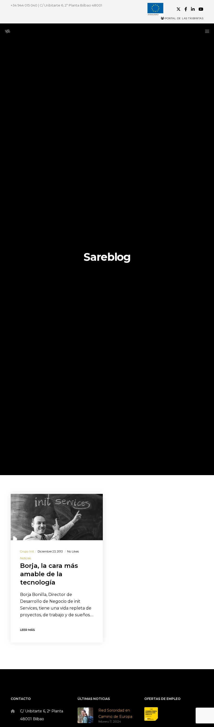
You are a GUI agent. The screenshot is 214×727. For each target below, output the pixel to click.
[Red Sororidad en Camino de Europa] (85, 715)
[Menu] (205, 31)
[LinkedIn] (193, 9)
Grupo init (27, 551)
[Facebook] (186, 9)
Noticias (25, 558)
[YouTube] (201, 9)
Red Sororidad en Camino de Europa (115, 713)
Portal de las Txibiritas (184, 18)
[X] (178, 9)
